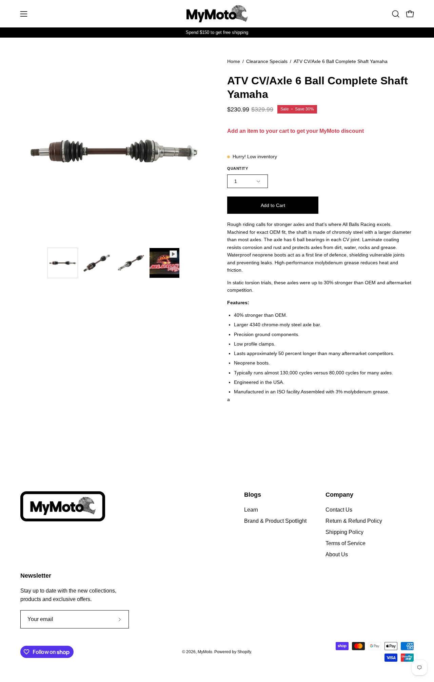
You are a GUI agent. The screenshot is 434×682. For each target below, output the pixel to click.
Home (233, 61)
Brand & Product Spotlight (275, 521)
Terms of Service (346, 543)
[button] (396, 14)
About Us (337, 554)
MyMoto (205, 651)
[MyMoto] (217, 13)
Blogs (252, 494)
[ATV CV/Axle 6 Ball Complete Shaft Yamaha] (62, 263)
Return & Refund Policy (354, 521)
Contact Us (339, 510)
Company (339, 494)
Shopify (244, 651)
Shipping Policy (344, 532)
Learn (251, 510)
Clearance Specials (267, 61)
